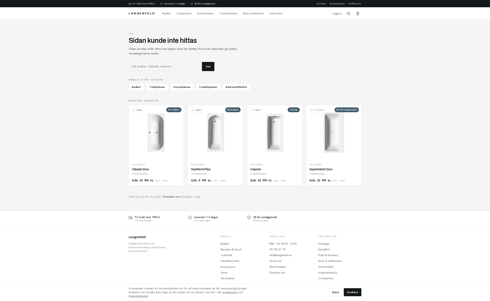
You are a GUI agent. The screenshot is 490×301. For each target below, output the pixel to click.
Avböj (335, 292)
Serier (224, 272)
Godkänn (352, 292)
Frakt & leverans (328, 255)
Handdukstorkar (229, 261)
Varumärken (227, 278)
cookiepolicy (230, 292)
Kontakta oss (171, 196)
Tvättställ (226, 255)
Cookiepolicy (326, 278)
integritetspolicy (138, 296)
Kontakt (321, 3)
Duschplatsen (205, 13)
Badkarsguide (337, 3)
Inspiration (276, 13)
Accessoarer (228, 267)
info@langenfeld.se (281, 255)
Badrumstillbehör (253, 13)
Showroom (276, 261)
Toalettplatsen (228, 13)
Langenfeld (142, 13)
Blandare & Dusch (231, 249)
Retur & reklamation (330, 261)
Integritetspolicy (327, 272)
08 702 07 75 (278, 249)
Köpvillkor (324, 249)
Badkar (166, 13)
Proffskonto (355, 3)
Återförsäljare (278, 267)
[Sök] (348, 13)
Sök (208, 66)
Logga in (337, 13)
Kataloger (324, 243)
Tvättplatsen (184, 13)
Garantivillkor (326, 267)
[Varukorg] (357, 13)
